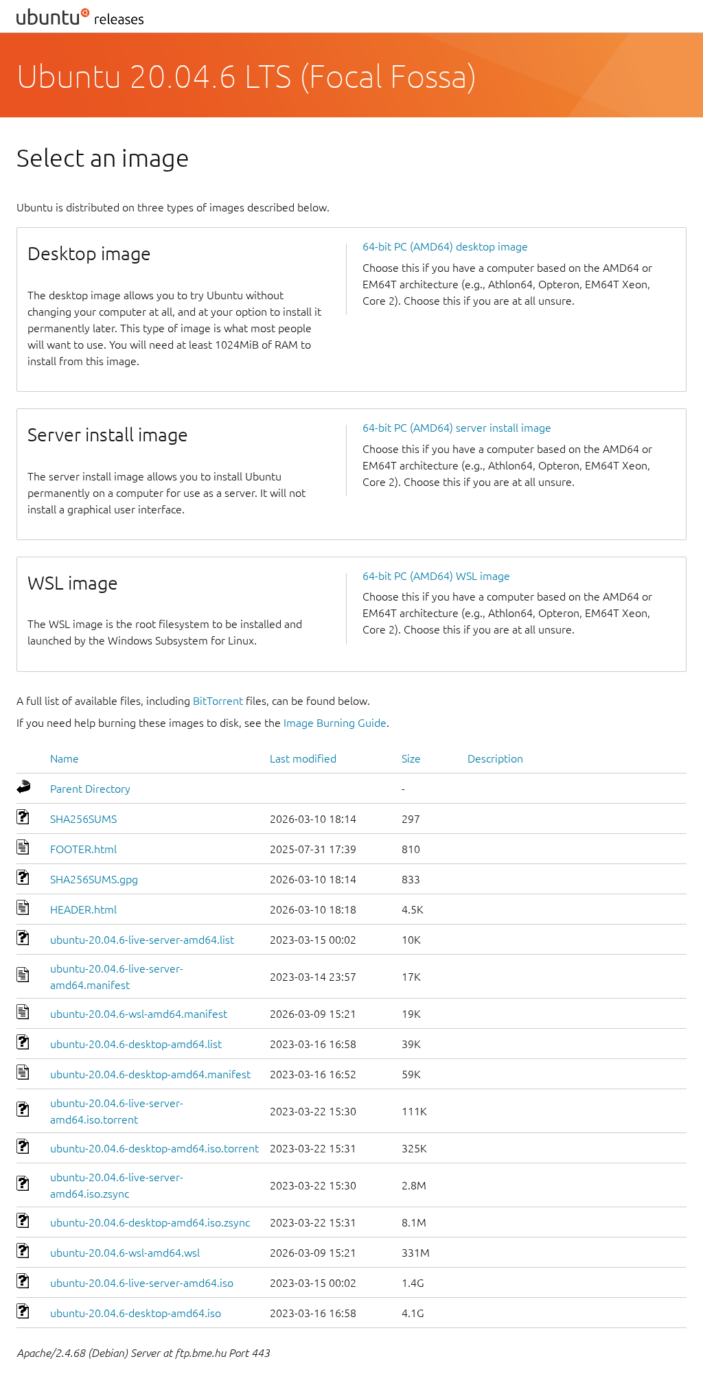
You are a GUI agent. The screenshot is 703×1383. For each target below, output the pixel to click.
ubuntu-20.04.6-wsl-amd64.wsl (125, 1252)
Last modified (303, 758)
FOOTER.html (83, 849)
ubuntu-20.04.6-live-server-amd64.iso (141, 1283)
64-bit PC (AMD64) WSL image (436, 576)
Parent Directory (90, 788)
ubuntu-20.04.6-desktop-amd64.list (136, 1044)
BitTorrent (218, 701)
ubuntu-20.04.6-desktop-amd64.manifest (150, 1074)
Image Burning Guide (335, 723)
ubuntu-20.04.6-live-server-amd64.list (142, 939)
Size (411, 758)
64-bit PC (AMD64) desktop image (445, 246)
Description (495, 758)
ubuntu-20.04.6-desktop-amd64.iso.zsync (150, 1222)
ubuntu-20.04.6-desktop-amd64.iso (135, 1313)
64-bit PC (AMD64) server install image (456, 427)
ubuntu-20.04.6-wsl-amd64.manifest (138, 1014)
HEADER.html (83, 909)
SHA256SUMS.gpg (94, 879)
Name (64, 758)
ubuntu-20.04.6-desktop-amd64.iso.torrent (154, 1148)
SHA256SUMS (83, 819)
